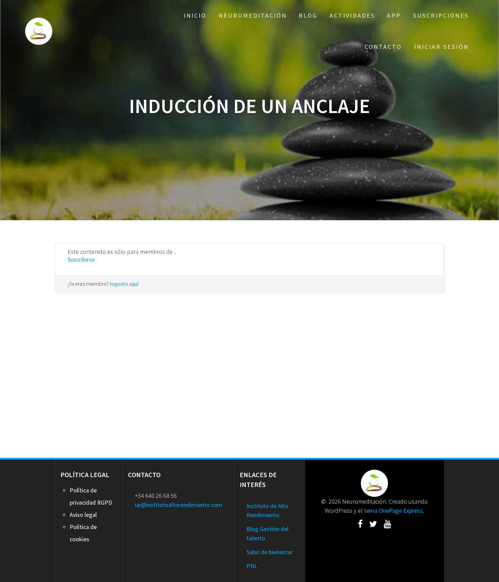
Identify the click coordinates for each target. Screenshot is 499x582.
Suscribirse (81, 259)
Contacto (383, 47)
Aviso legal (83, 515)
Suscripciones (441, 15)
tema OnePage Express (393, 510)
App (394, 15)
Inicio (195, 15)
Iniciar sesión (441, 47)
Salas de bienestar (269, 552)
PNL (251, 566)
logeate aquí (124, 283)
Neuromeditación (253, 15)
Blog (308, 15)
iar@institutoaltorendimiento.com (178, 505)
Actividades (352, 15)
